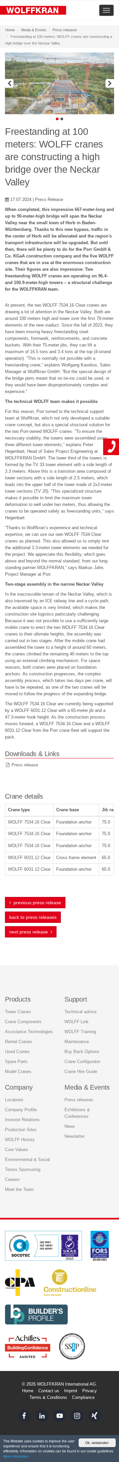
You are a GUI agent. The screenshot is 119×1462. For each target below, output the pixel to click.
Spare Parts (16, 1061)
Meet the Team (19, 1189)
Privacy (89, 1390)
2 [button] (61, 119)
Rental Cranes (18, 1041)
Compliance (83, 1397)
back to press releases (33, 917)
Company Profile (21, 1109)
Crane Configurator (82, 1061)
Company (19, 1087)
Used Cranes (17, 1051)
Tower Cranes (18, 1011)
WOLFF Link (76, 1021)
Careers (12, 1179)
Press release (25, 764)
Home (10, 30)
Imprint (70, 1390)
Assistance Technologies (29, 1031)
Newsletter (74, 1136)
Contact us (48, 1390)
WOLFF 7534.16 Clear (29, 822)
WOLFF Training (80, 1031)
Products (17, 999)
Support (75, 999)
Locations (14, 1099)
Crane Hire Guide (80, 1071)
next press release (30, 931)
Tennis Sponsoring (22, 1169)
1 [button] (57, 119)
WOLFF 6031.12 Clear (29, 857)
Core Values (16, 1149)
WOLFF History (20, 1139)
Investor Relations (22, 1119)
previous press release (36, 902)
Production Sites (21, 1129)
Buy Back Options (81, 1051)
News (69, 1126)
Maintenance (76, 1041)
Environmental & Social (27, 1159)
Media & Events (33, 30)
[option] (59, 83)
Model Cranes (18, 1071)
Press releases (65, 30)
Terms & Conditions (48, 1397)
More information (16, 1456)
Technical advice (80, 1011)
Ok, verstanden (97, 1442)
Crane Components (23, 1021)
